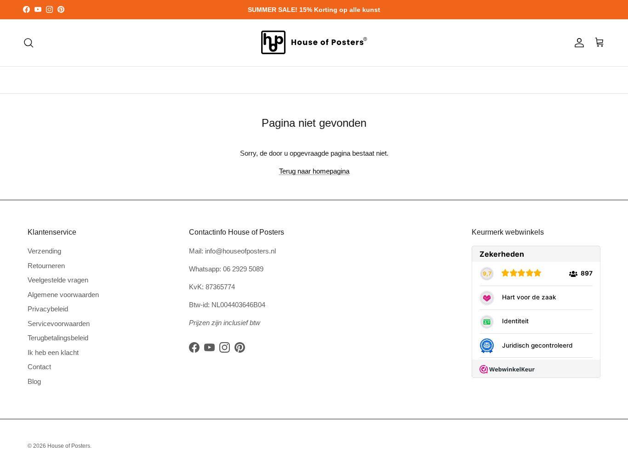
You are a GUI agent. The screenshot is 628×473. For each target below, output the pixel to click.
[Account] (577, 42)
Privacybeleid (48, 309)
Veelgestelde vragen (58, 280)
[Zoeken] (28, 42)
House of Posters (68, 446)
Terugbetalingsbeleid (58, 338)
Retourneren (46, 266)
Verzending (44, 251)
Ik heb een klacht (53, 352)
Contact (39, 367)
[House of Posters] (314, 42)
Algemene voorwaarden (63, 294)
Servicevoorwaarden (59, 323)
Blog (34, 381)
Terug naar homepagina (314, 171)
